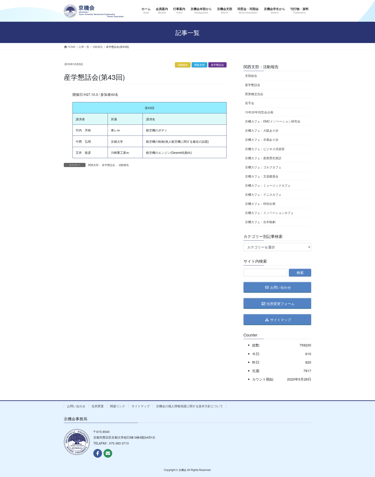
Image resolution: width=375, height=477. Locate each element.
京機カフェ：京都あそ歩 (261, 139)
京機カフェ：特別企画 (260, 203)
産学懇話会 (217, 64)
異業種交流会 (254, 94)
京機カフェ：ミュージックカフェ (268, 185)
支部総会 (251, 75)
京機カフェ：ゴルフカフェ (263, 167)
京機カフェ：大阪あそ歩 (261, 130)
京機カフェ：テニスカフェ (263, 194)
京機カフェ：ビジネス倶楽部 (265, 149)
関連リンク (117, 406)
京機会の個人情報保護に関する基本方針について (189, 406)
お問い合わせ (76, 406)
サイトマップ (141, 406)
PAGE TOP (362, 458)
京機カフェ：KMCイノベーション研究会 (272, 121)
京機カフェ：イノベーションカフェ (269, 212)
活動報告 (183, 64)
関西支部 (199, 64)
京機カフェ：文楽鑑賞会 (261, 176)
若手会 (249, 103)
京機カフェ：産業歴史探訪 (263, 158)
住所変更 (98, 406)
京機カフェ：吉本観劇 (260, 222)
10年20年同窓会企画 (259, 112)
